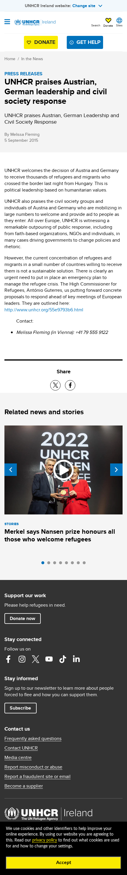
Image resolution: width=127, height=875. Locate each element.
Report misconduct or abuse (33, 767)
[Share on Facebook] (70, 385)
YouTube (49, 659)
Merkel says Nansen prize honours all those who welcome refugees (59, 535)
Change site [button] (83, 6)
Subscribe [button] (20, 708)
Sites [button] (119, 25)
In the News (32, 59)
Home (9, 59)
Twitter (35, 659)
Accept (63, 862)
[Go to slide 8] (86, 564)
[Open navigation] (7, 22)
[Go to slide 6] (74, 564)
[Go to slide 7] (80, 564)
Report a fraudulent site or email (37, 776)
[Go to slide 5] (68, 564)
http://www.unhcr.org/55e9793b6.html (43, 309)
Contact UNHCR (21, 748)
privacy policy (44, 840)
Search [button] (95, 25)
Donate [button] (108, 25)
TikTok (62, 659)
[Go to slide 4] (62, 564)
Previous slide (10, 469)
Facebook (8, 659)
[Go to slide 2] (50, 564)
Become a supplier (23, 786)
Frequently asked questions (32, 738)
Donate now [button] (22, 618)
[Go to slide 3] (56, 564)
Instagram (22, 659)
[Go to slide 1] (44, 564)
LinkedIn (76, 659)
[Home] (34, 22)
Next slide (116, 469)
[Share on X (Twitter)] (55, 385)
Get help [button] (88, 42)
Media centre (18, 757)
